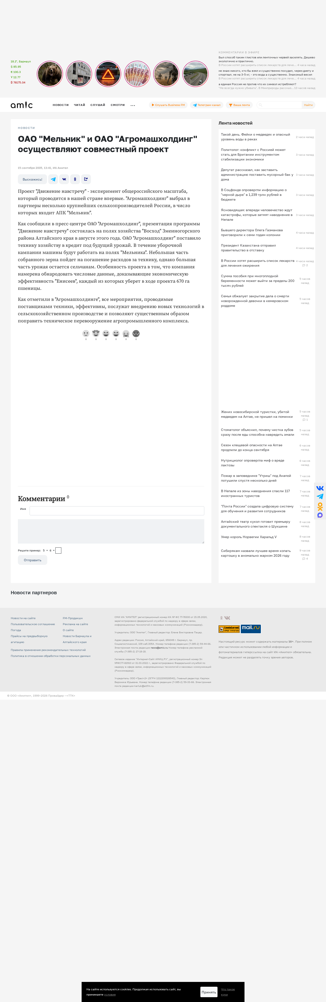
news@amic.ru (159, 647)
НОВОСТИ (26, 128)
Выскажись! (32, 179)
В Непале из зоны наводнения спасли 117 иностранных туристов (255, 493)
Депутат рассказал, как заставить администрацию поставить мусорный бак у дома (257, 174)
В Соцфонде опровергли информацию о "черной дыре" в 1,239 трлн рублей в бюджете (254, 194)
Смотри (118, 105)
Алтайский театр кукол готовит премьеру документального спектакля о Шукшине (255, 523)
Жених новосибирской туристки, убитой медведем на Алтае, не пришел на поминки (257, 414)
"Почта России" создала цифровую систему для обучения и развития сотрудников (257, 508)
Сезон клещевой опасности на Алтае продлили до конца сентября (251, 447)
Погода (16, 630)
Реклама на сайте (75, 624)
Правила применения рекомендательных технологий (48, 650)
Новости (60, 105)
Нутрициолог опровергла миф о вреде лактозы (252, 462)
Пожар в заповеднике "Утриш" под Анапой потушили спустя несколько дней (256, 477)
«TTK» (71, 695)
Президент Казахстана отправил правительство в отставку (248, 247)
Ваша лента (241, 105)
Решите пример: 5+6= (36, 550)
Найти (308, 105)
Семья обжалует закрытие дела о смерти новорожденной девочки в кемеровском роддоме (255, 301)
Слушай (97, 105)
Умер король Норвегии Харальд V (249, 537)
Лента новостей (235, 123)
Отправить (32, 560)
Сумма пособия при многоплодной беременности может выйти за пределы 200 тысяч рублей (257, 280)
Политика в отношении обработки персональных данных (51, 656)
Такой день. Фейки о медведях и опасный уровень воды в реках (255, 136)
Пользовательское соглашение (33, 624)
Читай (79, 105)
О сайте (68, 630)
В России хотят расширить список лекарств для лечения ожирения (257, 263)
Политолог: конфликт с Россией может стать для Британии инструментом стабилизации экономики (253, 154)
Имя (23, 509)
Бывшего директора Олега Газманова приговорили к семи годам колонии (252, 232)
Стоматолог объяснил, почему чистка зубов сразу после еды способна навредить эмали (257, 432)
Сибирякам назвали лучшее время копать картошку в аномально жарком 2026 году (256, 553)
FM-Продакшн (73, 618)
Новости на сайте (23, 618)
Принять (209, 992)
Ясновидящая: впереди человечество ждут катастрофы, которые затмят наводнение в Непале (257, 214)
